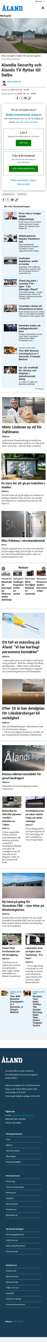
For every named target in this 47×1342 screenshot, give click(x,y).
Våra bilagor (11, 1156)
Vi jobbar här (11, 1270)
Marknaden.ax (11, 1215)
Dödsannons (11, 1192)
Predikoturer (11, 1209)
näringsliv (8, 194)
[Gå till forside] (12, 8)
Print (8, 1139)
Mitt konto (39, 1)
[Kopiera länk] (29, 98)
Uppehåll (10, 1293)
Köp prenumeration (23, 168)
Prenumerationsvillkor (15, 1304)
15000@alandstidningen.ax (23, 1115)
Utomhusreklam (13, 1150)
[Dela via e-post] (25, 98)
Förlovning (10, 1181)
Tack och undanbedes (15, 1187)
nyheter (21, 194)
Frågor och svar (12, 1287)
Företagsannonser (14, 1133)
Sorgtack (9, 1198)
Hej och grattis (12, 1204)
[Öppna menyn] (43, 8)
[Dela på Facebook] (17, 98)
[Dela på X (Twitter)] (21, 98)
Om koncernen (12, 1251)
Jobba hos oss (12, 1240)
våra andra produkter (29, 122)
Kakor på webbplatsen (15, 1245)
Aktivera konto (23, 184)
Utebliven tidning (13, 1298)
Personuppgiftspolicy (15, 1234)
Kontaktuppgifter (13, 1161)
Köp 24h (23, 143)
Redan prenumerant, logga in (23, 114)
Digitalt (9, 1145)
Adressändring (12, 1282)
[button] (3, 569)
